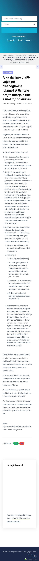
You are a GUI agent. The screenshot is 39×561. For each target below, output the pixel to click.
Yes (16, 443)
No (22, 443)
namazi (11, 40)
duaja (28, 40)
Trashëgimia (8, 72)
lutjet (20, 40)
